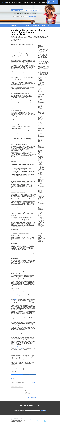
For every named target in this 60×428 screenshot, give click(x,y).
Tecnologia (16, 2)
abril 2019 (40, 143)
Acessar (39, 240)
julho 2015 (40, 180)
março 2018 (40, 154)
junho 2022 (40, 116)
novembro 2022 (41, 113)
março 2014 (40, 193)
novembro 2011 (41, 209)
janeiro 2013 (40, 202)
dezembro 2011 (41, 208)
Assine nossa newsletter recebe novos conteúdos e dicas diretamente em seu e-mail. (30, 407)
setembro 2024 (41, 94)
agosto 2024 (40, 95)
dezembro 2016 (41, 166)
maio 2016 (40, 172)
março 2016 (40, 174)
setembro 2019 (41, 138)
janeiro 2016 (40, 176)
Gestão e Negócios (41, 229)
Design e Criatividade (42, 226)
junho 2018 (40, 151)
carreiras (15, 344)
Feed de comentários (42, 242)
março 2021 (40, 123)
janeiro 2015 (40, 185)
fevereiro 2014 (40, 194)
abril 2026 (40, 79)
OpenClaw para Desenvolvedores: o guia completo (42, 48)
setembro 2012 (41, 205)
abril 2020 (40, 132)
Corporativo (40, 224)
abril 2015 (40, 182)
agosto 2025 (40, 85)
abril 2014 (40, 193)
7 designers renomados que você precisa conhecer (43, 76)
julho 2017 (40, 160)
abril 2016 (40, 173)
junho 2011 (40, 211)
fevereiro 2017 (40, 165)
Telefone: (26, 392)
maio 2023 (40, 108)
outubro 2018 (40, 148)
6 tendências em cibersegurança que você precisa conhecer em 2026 (43, 53)
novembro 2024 (41, 92)
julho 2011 (40, 210)
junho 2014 (40, 191)
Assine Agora (32, 16)
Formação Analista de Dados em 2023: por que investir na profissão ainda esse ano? (43, 62)
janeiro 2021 (40, 125)
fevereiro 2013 (40, 201)
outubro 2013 (40, 198)
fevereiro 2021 (40, 124)
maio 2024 (40, 98)
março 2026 (40, 80)
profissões (19, 346)
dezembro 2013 (41, 196)
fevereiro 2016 (40, 175)
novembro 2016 (41, 167)
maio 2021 (40, 121)
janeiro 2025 (40, 91)
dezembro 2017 (41, 156)
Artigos (38, 419)
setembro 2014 (41, 188)
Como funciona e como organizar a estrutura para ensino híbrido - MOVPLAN (43, 72)
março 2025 (40, 89)
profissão (15, 53)
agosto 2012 (40, 205)
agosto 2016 (40, 170)
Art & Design (35, 2)
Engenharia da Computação (17, 294)
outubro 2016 (40, 168)
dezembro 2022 (41, 112)
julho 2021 (40, 120)
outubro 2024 (40, 93)
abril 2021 (40, 122)
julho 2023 (40, 106)
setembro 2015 (41, 179)
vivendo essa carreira (18, 348)
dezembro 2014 (41, 186)
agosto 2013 (40, 199)
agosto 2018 (40, 149)
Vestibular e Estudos (42, 238)
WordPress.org (41, 242)
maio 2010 (40, 217)
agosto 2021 (40, 119)
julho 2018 (40, 150)
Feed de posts (40, 241)
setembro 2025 (41, 84)
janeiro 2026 (40, 81)
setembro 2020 (41, 128)
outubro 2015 (40, 178)
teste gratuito (28, 185)
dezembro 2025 (41, 82)
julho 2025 (40, 86)
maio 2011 (40, 212)
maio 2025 (40, 87)
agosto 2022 (40, 115)
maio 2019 (40, 142)
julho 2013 (40, 199)
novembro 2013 (41, 197)
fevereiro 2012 (40, 206)
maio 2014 (40, 192)
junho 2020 (40, 131)
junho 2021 (40, 120)
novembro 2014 (41, 187)
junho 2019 (40, 141)
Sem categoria (40, 236)
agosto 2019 (40, 139)
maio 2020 (40, 131)
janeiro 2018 (40, 155)
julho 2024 (40, 96)
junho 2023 (40, 107)
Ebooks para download (32, 420)
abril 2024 (40, 98)
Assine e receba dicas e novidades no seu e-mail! (24, 13)
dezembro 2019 (41, 136)
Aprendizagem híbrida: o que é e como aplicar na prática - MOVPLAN (43, 68)
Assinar (44, 410)
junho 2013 (40, 200)
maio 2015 (40, 182)
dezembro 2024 (41, 92)
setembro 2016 (41, 169)
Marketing (16, 299)
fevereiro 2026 (40, 81)
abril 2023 (40, 109)
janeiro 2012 (40, 207)
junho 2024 (40, 97)
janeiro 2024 (40, 101)
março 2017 (40, 164)
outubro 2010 (40, 215)
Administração (26, 296)
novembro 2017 (41, 157)
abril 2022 (40, 117)
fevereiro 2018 (40, 154)
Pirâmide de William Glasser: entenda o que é (43, 70)
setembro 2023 (41, 104)
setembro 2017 (41, 159)
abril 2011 (40, 213)
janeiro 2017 (40, 165)
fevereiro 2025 (40, 90)
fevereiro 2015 (40, 184)
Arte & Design (40, 222)
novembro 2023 (41, 103)
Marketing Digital (42, 2)
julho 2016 (40, 171)
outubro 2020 (40, 127)
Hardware (40, 230)
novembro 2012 (41, 204)
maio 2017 (40, 162)
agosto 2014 (40, 189)
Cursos (45, 419)
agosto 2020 (40, 129)
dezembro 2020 (41, 126)
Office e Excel (40, 234)
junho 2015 (40, 181)
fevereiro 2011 (40, 214)
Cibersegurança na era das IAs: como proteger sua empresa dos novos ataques (43, 50)
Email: (25, 390)
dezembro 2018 (41, 146)
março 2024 (40, 99)
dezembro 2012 (41, 203)
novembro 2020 (41, 126)
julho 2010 (40, 216)
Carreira (21, 2)
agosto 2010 (40, 216)
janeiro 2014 (40, 195)
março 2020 (40, 133)
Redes (39, 235)
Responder (33, 382)
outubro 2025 (40, 83)
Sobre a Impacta (45, 421)
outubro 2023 (40, 103)
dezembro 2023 (41, 102)
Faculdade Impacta (41, 227)
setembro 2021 (41, 118)
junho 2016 (40, 171)
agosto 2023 (40, 105)
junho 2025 (40, 86)
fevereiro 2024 (40, 100)
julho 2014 (40, 190)
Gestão (39, 228)
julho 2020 (40, 130)
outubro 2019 (40, 137)
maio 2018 (40, 152)
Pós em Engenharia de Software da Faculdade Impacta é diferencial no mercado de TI (43, 65)
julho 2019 (40, 140)
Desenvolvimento (28, 2)
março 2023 (40, 109)
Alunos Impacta (41, 220)
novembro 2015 (41, 177)
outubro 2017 (40, 158)
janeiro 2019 (40, 145)
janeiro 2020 (40, 135)
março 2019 (40, 143)
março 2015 (40, 183)
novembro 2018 (41, 147)
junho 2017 (40, 161)
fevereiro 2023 (40, 110)
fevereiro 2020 (40, 134)
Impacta (39, 232)
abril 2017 (40, 163)
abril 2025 (40, 88)
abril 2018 (40, 153)
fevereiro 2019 (40, 144)
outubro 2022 (40, 114)
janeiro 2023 (40, 111)
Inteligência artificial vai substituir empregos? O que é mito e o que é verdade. (43, 55)
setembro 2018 (41, 148)
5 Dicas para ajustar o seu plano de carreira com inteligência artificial (42, 58)
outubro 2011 (40, 210)
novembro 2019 (41, 137)
